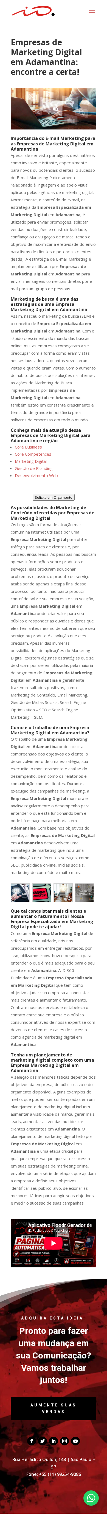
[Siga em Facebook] (31, 1441)
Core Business (28, 447)
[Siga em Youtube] (75, 1441)
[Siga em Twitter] (42, 1441)
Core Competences (33, 454)
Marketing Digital (31, 461)
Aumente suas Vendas (53, 1408)
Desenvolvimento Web (36, 475)
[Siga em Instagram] (64, 1441)
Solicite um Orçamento (53, 497)
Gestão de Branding (34, 468)
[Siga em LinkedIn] (53, 1441)
